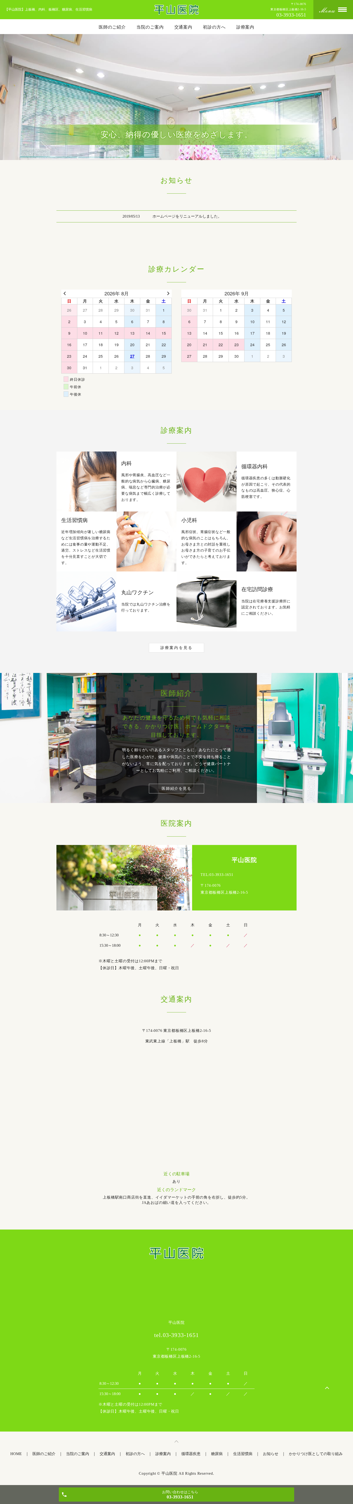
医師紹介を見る (176, 788)
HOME (16, 1454)
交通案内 (183, 27)
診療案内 (245, 27)
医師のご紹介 (112, 27)
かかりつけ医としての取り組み (316, 1454)
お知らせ (270, 1454)
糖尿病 (217, 1454)
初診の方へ (214, 27)
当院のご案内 (150, 27)
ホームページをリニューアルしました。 (187, 216)
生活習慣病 (242, 1454)
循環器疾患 (191, 1454)
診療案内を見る (176, 648)
